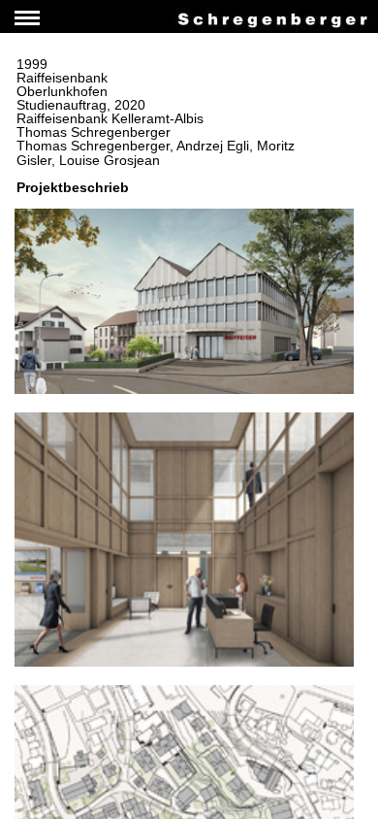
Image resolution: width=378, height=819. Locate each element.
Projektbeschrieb (72, 187)
